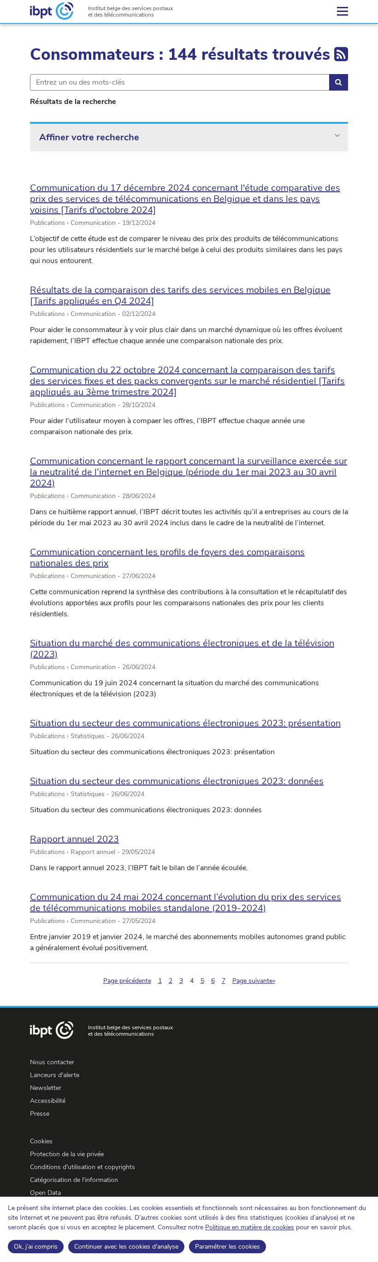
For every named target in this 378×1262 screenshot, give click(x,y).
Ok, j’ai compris (36, 1246)
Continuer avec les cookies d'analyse (126, 1246)
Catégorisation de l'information (74, 1180)
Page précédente (127, 980)
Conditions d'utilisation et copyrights (82, 1167)
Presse (39, 1113)
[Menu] (342, 11)
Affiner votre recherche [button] (89, 137)
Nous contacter (52, 1062)
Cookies (41, 1141)
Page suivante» (253, 980)
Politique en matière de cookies (249, 1227)
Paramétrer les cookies (227, 1246)
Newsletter (45, 1088)
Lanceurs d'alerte (54, 1075)
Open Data (45, 1192)
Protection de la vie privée (67, 1154)
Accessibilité (47, 1100)
